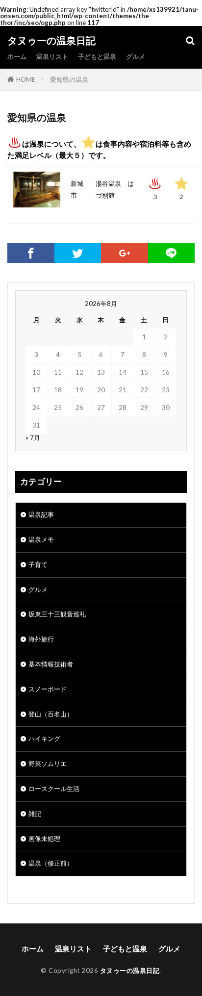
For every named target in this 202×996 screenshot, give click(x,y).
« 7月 (32, 437)
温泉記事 (41, 514)
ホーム (16, 56)
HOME (25, 79)
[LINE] (171, 253)
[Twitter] (77, 253)
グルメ (135, 56)
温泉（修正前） (50, 863)
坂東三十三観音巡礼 (57, 614)
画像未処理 (44, 839)
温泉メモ (41, 539)
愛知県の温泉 (69, 79)
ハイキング (44, 738)
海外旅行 (41, 639)
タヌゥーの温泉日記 (51, 41)
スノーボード (47, 689)
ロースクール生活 (53, 788)
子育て (38, 564)
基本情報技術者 (50, 664)
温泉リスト (52, 56)
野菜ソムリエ (47, 763)
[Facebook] (30, 253)
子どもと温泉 (97, 56)
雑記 (34, 813)
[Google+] (124, 253)
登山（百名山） (50, 714)
